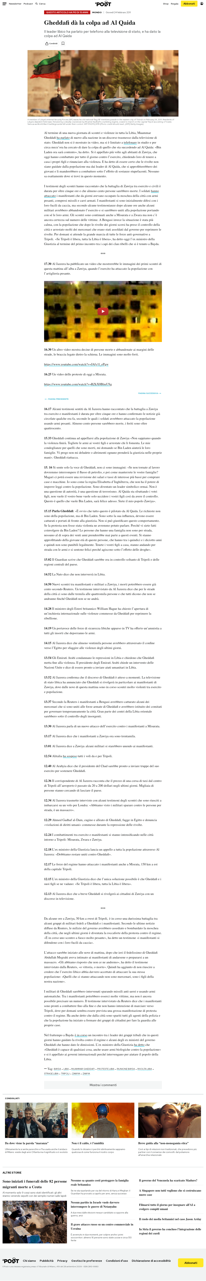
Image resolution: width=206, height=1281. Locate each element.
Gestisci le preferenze (86, 1261)
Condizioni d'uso (117, 1261)
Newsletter (15, 3)
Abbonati (189, 3)
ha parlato (63, 137)
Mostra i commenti (103, 1085)
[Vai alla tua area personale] (201, 3)
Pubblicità (46, 1261)
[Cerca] (36, 4)
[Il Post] (103, 3)
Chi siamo (29, 1261)
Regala (174, 3)
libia (66, 1068)
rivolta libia (144, 1068)
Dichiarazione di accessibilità (151, 1261)
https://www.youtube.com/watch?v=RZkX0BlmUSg (78, 384)
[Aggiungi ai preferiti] (63, 43)
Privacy (62, 1261)
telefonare (130, 142)
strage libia (51, 1073)
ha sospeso (70, 756)
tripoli (65, 1073)
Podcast (28, 3)
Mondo (97, 12)
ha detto (139, 1044)
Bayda (57, 1068)
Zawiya (76, 1073)
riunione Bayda (126, 1068)
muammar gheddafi (83, 1068)
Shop (166, 3)
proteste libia (105, 1068)
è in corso (81, 1035)
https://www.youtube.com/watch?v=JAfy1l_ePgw (76, 364)
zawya (86, 1073)
